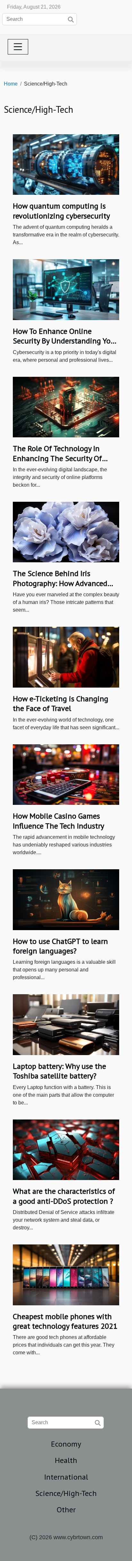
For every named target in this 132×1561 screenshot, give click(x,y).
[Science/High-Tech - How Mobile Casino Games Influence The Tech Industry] (66, 774)
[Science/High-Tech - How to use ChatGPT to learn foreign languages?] (66, 899)
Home (11, 84)
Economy (66, 1444)
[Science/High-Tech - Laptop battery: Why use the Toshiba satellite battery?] (66, 1024)
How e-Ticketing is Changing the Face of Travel (60, 703)
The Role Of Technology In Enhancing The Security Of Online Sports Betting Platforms (57, 463)
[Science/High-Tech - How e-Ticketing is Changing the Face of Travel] (66, 656)
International (66, 1477)
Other (66, 1510)
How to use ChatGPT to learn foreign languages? (60, 946)
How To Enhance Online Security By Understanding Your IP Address (65, 341)
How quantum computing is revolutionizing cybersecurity (61, 210)
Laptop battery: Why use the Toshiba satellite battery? (59, 1071)
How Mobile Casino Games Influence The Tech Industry (58, 820)
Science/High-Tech (66, 1493)
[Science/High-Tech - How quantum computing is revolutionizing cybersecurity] (66, 164)
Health (66, 1460)
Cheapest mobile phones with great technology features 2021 (65, 1321)
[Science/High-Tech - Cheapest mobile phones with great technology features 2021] (66, 1274)
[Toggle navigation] (18, 46)
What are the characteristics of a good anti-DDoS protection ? (64, 1196)
